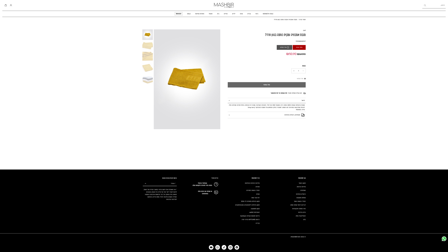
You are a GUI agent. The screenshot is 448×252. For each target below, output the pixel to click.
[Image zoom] (187, 79)
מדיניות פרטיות (301, 187)
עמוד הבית (302, 20)
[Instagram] (230, 247)
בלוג (304, 219)
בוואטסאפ (205, 194)
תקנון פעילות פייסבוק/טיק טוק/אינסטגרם (247, 205)
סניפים (258, 187)
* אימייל (173, 183)
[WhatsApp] (217, 247)
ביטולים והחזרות (301, 194)
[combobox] (434, 5)
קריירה (258, 223)
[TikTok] (224, 247)
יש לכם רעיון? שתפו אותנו (298, 205)
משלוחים (303, 190)
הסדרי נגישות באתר (300, 201)
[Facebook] (236, 247)
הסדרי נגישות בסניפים (253, 190)
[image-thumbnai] (147, 34)
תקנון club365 (255, 209)
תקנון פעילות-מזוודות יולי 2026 (250, 201)
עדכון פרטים (302, 212)
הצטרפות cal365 (254, 212)
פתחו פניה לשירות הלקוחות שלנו (202, 185)
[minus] (303, 70)
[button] (267, 85)
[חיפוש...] (425, 5)
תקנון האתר (302, 183)
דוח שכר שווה (255, 198)
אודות (258, 194)
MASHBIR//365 (295, 237)
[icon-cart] (5, 5)
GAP (304, 30)
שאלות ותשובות (301, 198)
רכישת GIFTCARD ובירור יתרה (251, 219)
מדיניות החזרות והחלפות (252, 183)
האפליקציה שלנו (301, 216)
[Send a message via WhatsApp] (444, 239)
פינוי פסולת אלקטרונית (299, 209)
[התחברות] (10, 5)
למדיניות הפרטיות (171, 199)
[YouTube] (211, 247)
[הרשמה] (145, 183)
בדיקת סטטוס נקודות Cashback (250, 216)
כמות (304, 66)
